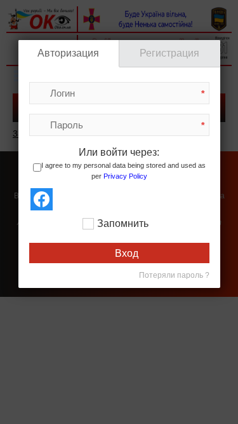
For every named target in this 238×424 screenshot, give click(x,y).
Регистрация (169, 53)
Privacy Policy (125, 176)
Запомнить (123, 223)
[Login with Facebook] (41, 199)
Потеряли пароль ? (174, 275)
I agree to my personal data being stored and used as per (123, 171)
